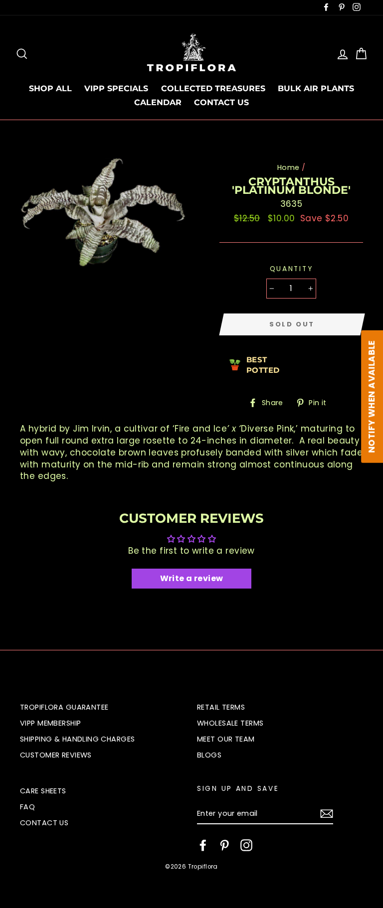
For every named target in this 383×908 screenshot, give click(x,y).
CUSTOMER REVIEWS (56, 755)
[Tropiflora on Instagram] (246, 845)
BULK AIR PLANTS (316, 88)
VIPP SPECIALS (116, 88)
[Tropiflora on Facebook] (203, 845)
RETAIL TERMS (221, 707)
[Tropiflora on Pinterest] (224, 845)
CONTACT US (221, 102)
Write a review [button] (191, 578)
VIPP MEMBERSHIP (50, 723)
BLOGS (209, 755)
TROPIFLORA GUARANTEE (64, 707)
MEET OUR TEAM (226, 739)
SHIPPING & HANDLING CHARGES (77, 739)
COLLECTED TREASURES (213, 88)
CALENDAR (158, 102)
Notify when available (372, 396)
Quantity (291, 269)
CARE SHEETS (43, 791)
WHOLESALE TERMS (230, 723)
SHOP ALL (50, 88)
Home (288, 167)
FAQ (27, 807)
